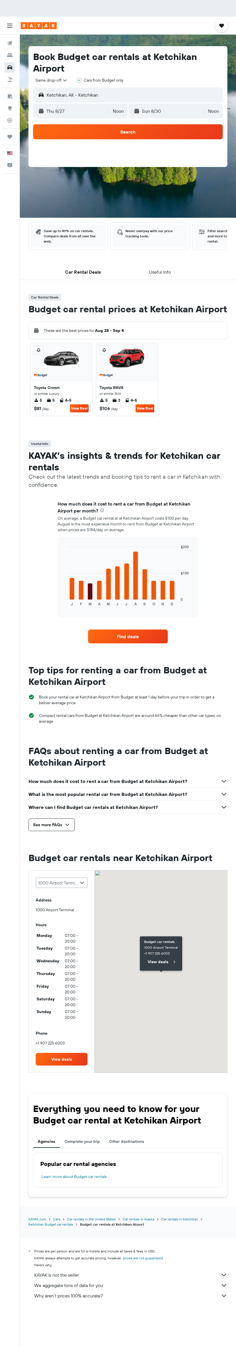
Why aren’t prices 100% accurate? (68, 1296)
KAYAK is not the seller (56, 1275)
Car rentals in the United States (91, 1219)
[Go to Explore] (9, 108)
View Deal (79, 408)
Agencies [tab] (46, 1141)
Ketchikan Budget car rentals (50, 1224)
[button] (9, 25)
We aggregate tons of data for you (68, 1285)
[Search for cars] (9, 67)
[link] (128, 636)
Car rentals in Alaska (138, 1219)
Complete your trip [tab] (82, 1141)
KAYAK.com (37, 1219)
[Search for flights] (9, 43)
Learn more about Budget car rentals (73, 1176)
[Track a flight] (9, 120)
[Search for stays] (9, 55)
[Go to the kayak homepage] (39, 25)
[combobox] (51, 80)
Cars (56, 1219)
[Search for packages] (9, 79)
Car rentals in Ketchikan (179, 1219)
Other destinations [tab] (126, 1141)
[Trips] (9, 136)
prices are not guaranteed (143, 1258)
